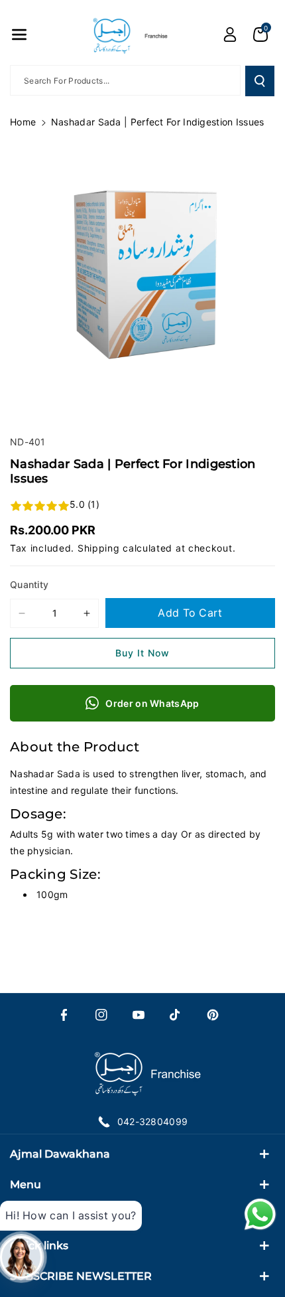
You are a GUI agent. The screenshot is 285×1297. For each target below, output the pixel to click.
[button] (19, 34)
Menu (25, 1184)
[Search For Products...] (259, 81)
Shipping (99, 548)
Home (23, 121)
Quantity (29, 584)
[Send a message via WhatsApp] (260, 1214)
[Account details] (230, 34)
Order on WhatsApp (152, 703)
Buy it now (142, 652)
